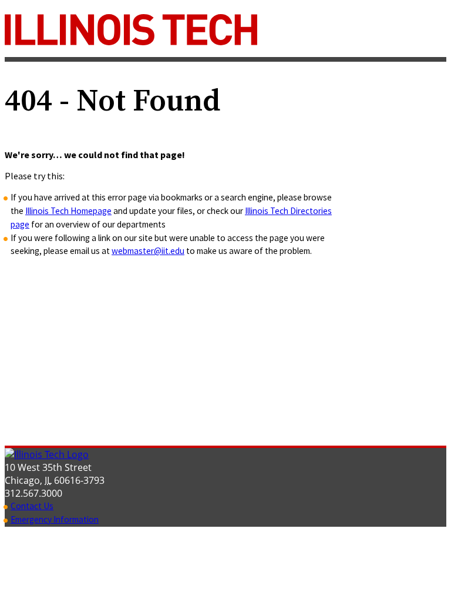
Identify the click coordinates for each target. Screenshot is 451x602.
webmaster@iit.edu (148, 250)
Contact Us (32, 505)
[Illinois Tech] (131, 42)
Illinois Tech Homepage (68, 210)
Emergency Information (55, 519)
